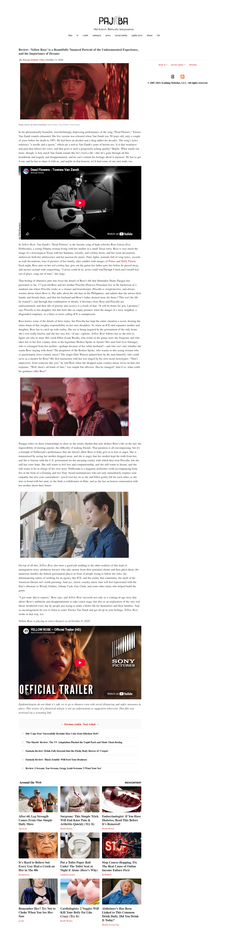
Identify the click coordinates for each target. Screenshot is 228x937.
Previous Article (72, 724)
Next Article (89, 724)
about (149, 35)
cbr (158, 35)
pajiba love (137, 35)
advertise (193, 64)
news (108, 35)
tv (77, 35)
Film (42, 59)
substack (97, 35)
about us (162, 64)
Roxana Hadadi (30, 59)
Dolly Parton (128, 261)
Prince (112, 261)
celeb (85, 35)
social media (121, 35)
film (70, 35)
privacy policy (177, 64)
